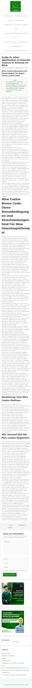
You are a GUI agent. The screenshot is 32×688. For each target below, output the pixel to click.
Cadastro (10, 20)
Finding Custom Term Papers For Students (16, 24)
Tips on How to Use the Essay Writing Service (16, 50)
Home (16, 29)
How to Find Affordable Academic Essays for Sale (16, 35)
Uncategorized (18, 68)
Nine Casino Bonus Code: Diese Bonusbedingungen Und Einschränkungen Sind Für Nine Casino (16, 83)
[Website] (16, 567)
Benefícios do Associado (21, 16)
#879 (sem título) (8, 16)
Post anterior (10, 526)
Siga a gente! (16, 641)
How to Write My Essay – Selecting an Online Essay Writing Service (16, 44)
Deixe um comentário (7, 68)
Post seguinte (22, 526)
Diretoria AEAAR (19, 20)
